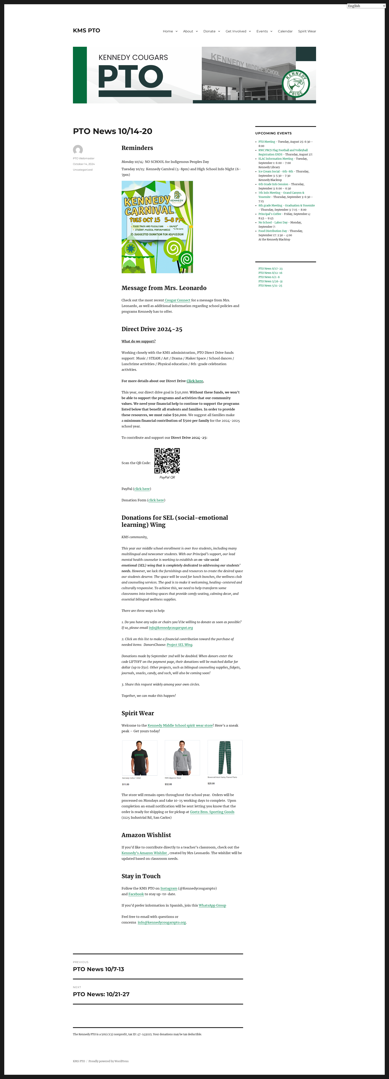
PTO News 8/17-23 (270, 268)
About (188, 31)
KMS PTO (86, 30)
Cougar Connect (177, 300)
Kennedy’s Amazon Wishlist (145, 853)
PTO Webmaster (83, 158)
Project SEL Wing (179, 645)
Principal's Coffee (270, 214)
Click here (195, 381)
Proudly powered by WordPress (109, 1061)
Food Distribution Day (273, 231)
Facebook (136, 894)
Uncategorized (83, 169)
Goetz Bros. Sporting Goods (212, 812)
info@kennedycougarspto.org (162, 922)
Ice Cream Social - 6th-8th (276, 171)
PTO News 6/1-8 (269, 277)
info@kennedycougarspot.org (171, 628)
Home (168, 31)
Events (262, 31)
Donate (209, 31)
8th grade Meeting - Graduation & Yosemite (287, 205)
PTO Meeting (267, 142)
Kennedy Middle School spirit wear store (180, 725)
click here (142, 489)
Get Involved (236, 31)
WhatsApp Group (212, 905)
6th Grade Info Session (273, 184)
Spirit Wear (307, 31)
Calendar (285, 31)
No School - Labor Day (273, 222)
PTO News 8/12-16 (270, 273)
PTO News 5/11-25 (270, 285)
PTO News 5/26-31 (271, 281)
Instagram (168, 888)
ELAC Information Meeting (276, 159)
